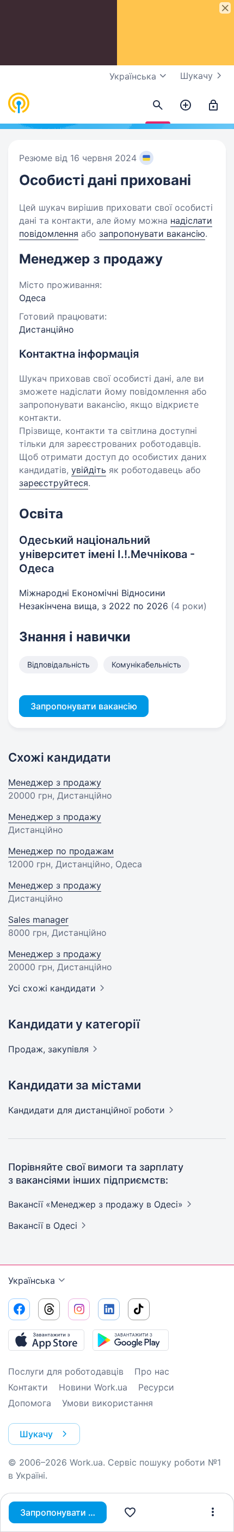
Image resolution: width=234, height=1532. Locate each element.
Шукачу (196, 75)
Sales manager (38, 919)
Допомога (29, 1403)
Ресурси (156, 1387)
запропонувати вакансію (152, 233)
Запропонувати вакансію (63, 1512)
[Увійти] (213, 106)
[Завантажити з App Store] (46, 1340)
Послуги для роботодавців (66, 1371)
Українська (31, 1280)
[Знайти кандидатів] (157, 106)
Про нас (151, 1371)
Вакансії (42, 1225)
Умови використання (107, 1403)
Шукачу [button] (36, 1434)
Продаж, (48, 1049)
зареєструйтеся (53, 482)
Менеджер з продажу (54, 782)
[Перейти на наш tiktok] (139, 1309)
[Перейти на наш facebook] (19, 1309)
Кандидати (86, 1110)
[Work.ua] (19, 103)
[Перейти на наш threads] (49, 1309)
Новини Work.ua (93, 1387)
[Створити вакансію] (185, 106)
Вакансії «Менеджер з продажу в (95, 1204)
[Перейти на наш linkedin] (109, 1309)
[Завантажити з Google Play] (131, 1340)
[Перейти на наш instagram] (79, 1309)
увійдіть (88, 469)
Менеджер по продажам (61, 850)
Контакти (28, 1387)
